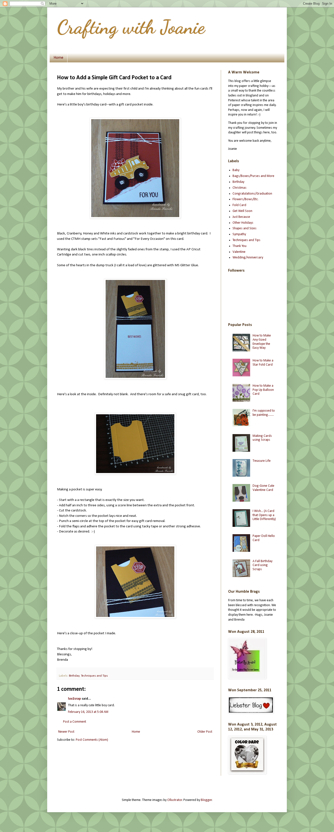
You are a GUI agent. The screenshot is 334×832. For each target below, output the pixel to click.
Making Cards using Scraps (262, 438)
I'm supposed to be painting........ (264, 413)
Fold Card (239, 205)
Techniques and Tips (94, 675)
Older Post (204, 732)
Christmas (239, 188)
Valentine (239, 252)
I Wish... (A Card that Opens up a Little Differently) (264, 515)
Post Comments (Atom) (92, 740)
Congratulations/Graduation (252, 194)
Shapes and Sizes (244, 228)
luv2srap (74, 699)
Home (58, 58)
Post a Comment (74, 722)
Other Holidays (243, 223)
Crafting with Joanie (131, 27)
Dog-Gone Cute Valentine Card (263, 488)
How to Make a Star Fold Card (263, 363)
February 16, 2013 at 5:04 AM (88, 712)
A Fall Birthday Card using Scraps (262, 565)
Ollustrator (174, 800)
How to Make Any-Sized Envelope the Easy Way (262, 342)
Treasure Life (262, 461)
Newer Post (66, 732)
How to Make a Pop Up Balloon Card (263, 390)
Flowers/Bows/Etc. (245, 199)
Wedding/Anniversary (248, 257)
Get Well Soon (242, 211)
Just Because (241, 217)
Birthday (74, 675)
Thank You (239, 246)
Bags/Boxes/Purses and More (253, 176)
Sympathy (239, 234)
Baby (236, 170)
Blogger (206, 800)
